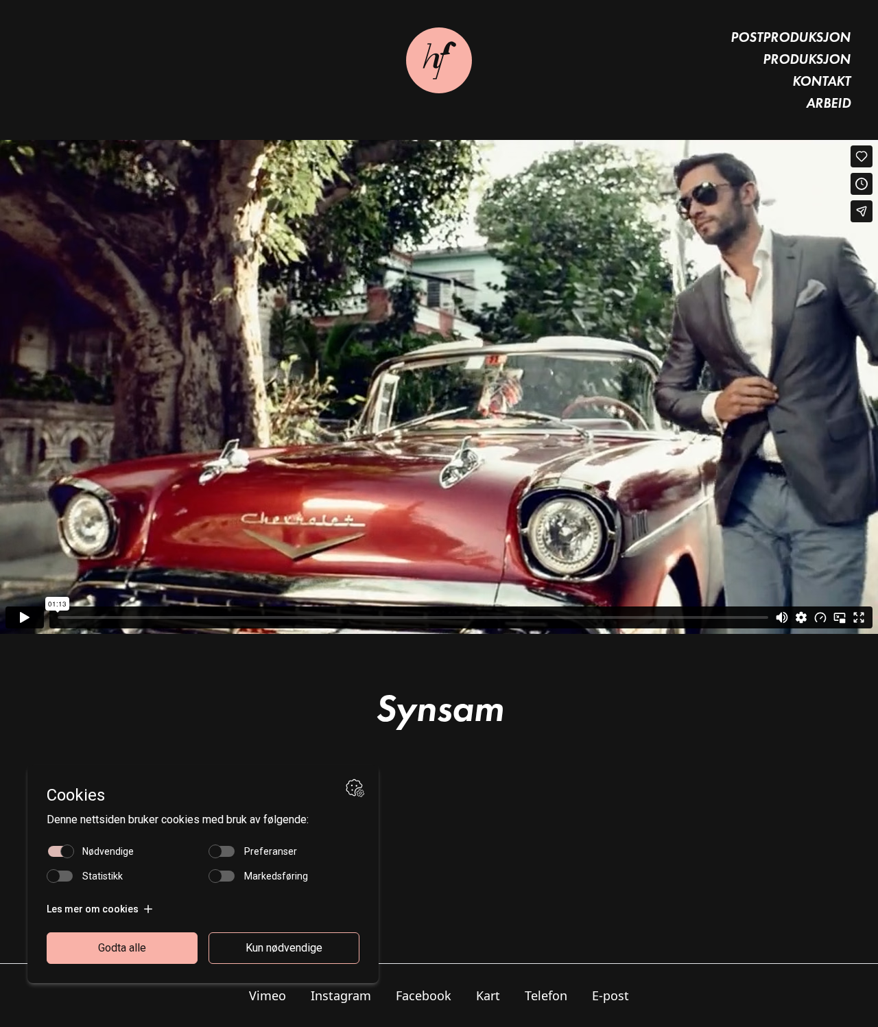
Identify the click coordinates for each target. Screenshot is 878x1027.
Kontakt (821, 81)
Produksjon (807, 59)
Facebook (423, 995)
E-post (610, 995)
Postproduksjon (791, 37)
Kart (488, 995)
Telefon (546, 995)
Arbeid (828, 103)
